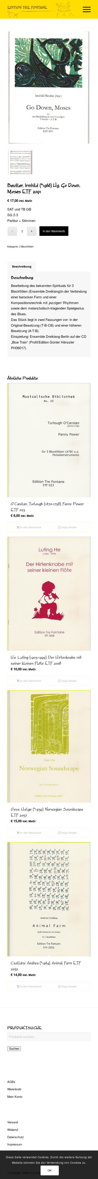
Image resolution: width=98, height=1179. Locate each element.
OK (50, 1170)
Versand (12, 1122)
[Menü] (84, 9)
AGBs (11, 1082)
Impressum (14, 1144)
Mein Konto (14, 1096)
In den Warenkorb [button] (30, 527)
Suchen (14, 1048)
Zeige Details (68, 527)
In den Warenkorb (54, 231)
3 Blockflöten (26, 246)
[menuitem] (84, 9)
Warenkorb (14, 1089)
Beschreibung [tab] (21, 266)
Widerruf (12, 1129)
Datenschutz (15, 1137)
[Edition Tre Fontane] (40, 9)
